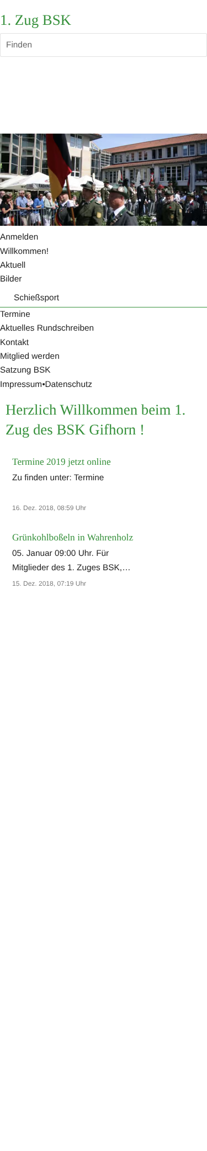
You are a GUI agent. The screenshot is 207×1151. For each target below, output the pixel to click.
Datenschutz (68, 384)
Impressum (21, 384)
